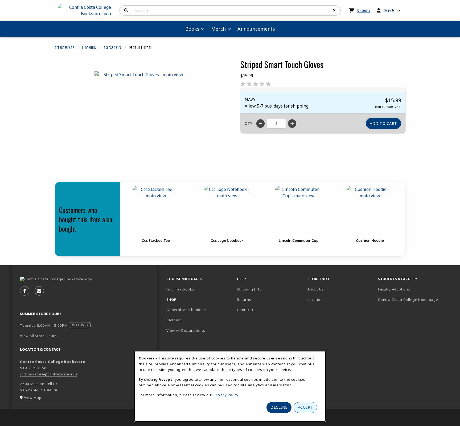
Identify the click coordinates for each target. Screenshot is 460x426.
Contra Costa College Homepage (411, 299)
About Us (315, 289)
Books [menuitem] (192, 29)
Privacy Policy (226, 394)
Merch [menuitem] (218, 29)
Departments (64, 48)
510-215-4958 (33, 367)
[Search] (126, 10)
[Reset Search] (334, 10)
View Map (33, 397)
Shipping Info (249, 289)
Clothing (89, 48)
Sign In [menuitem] (389, 10)
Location (333, 299)
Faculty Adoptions (394, 289)
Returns (244, 299)
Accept (305, 407)
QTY (248, 123)
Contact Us (247, 309)
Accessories (113, 48)
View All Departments (185, 330)
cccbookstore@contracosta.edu (48, 374)
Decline (279, 407)
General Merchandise (186, 309)
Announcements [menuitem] (256, 29)
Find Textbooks (180, 289)
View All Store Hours (38, 335)
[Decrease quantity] (260, 123)
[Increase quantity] (292, 123)
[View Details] (155, 209)
